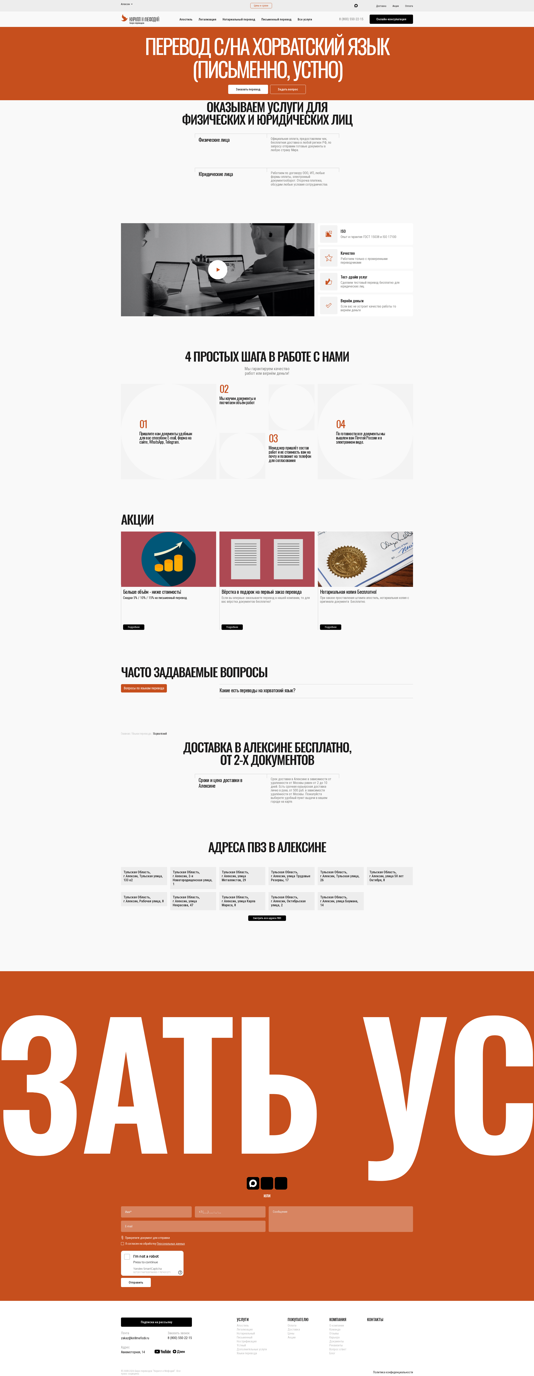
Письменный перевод (276, 19)
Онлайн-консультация (391, 19)
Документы (336, 1341)
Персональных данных (171, 1243)
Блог (332, 1353)
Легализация (207, 19)
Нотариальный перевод (239, 19)
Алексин (125, 4)
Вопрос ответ (337, 1349)
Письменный (244, 1337)
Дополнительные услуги (252, 1349)
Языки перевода (141, 733)
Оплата (409, 6)
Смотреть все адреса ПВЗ (267, 918)
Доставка (381, 6)
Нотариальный (246, 1333)
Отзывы (334, 1333)
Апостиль (185, 19)
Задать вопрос (288, 89)
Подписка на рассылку (156, 1322)
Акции (396, 6)
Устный (241, 1345)
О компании (336, 1325)
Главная (125, 733)
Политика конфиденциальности (393, 1372)
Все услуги (305, 19)
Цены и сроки (261, 5)
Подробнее (134, 627)
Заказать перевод (248, 89)
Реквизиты (336, 1345)
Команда (334, 1329)
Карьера (334, 1337)
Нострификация (247, 1341)
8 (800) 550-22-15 (351, 19)
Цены (291, 1333)
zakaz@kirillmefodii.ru (135, 1338)
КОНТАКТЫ (375, 1319)
